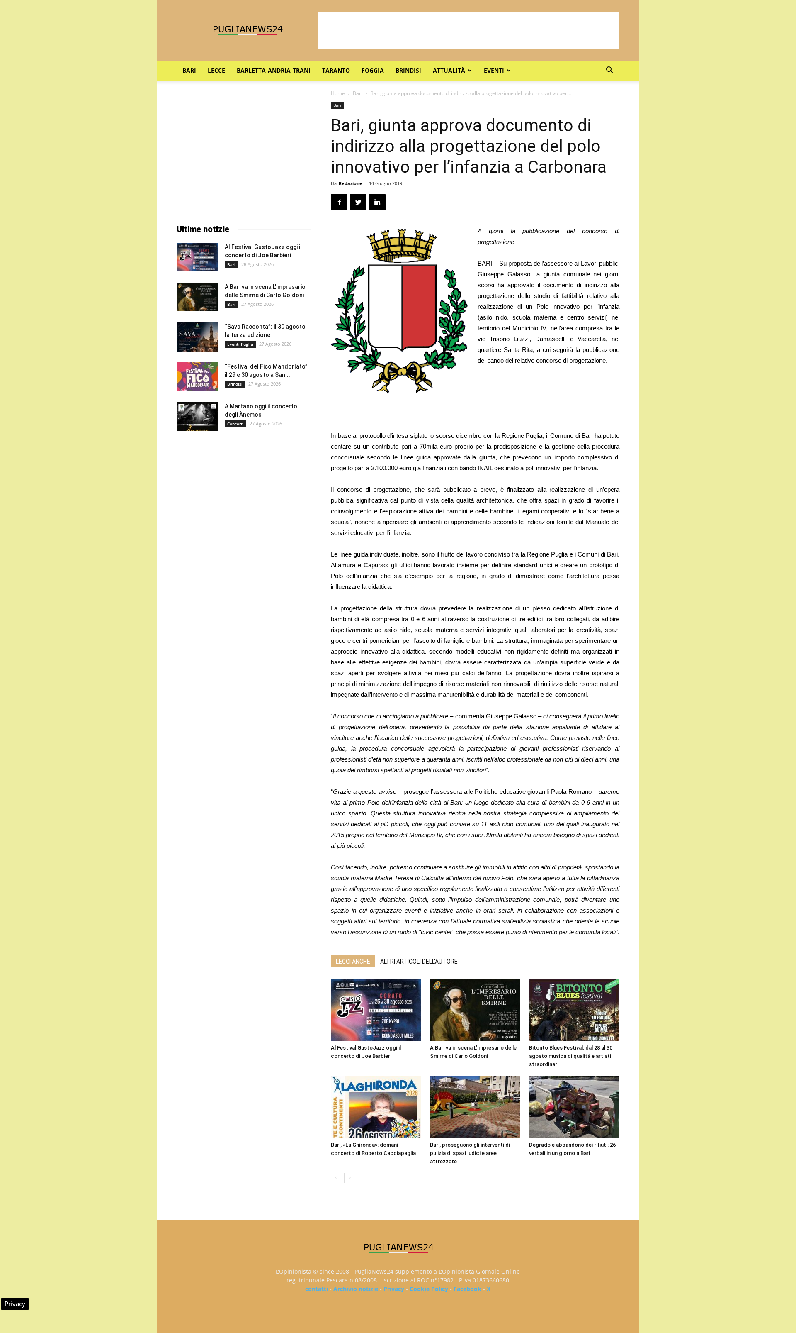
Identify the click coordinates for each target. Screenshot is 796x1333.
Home (338, 93)
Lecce (216, 70)
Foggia (373, 70)
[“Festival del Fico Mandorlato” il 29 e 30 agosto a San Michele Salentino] (197, 376)
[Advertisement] (468, 30)
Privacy (393, 1289)
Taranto (336, 70)
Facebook (467, 1289)
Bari (189, 70)
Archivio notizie (355, 1289)
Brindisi (408, 70)
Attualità (449, 70)
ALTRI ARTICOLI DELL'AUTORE (419, 961)
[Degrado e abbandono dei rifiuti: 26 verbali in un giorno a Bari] (574, 1107)
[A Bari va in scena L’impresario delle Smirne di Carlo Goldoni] (475, 1010)
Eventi (494, 70)
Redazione (350, 183)
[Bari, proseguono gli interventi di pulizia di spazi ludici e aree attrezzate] (475, 1107)
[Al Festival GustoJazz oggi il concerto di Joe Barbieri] (376, 1010)
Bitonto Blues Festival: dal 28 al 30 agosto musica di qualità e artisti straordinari (570, 1056)
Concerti (235, 424)
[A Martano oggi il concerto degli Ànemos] (197, 416)
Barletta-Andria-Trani (274, 70)
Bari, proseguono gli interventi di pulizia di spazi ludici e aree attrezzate (470, 1153)
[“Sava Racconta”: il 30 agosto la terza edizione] (197, 337)
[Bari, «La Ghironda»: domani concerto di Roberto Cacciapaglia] (376, 1107)
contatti (316, 1289)
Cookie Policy (429, 1289)
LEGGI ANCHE (353, 961)
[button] (609, 71)
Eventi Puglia (240, 344)
